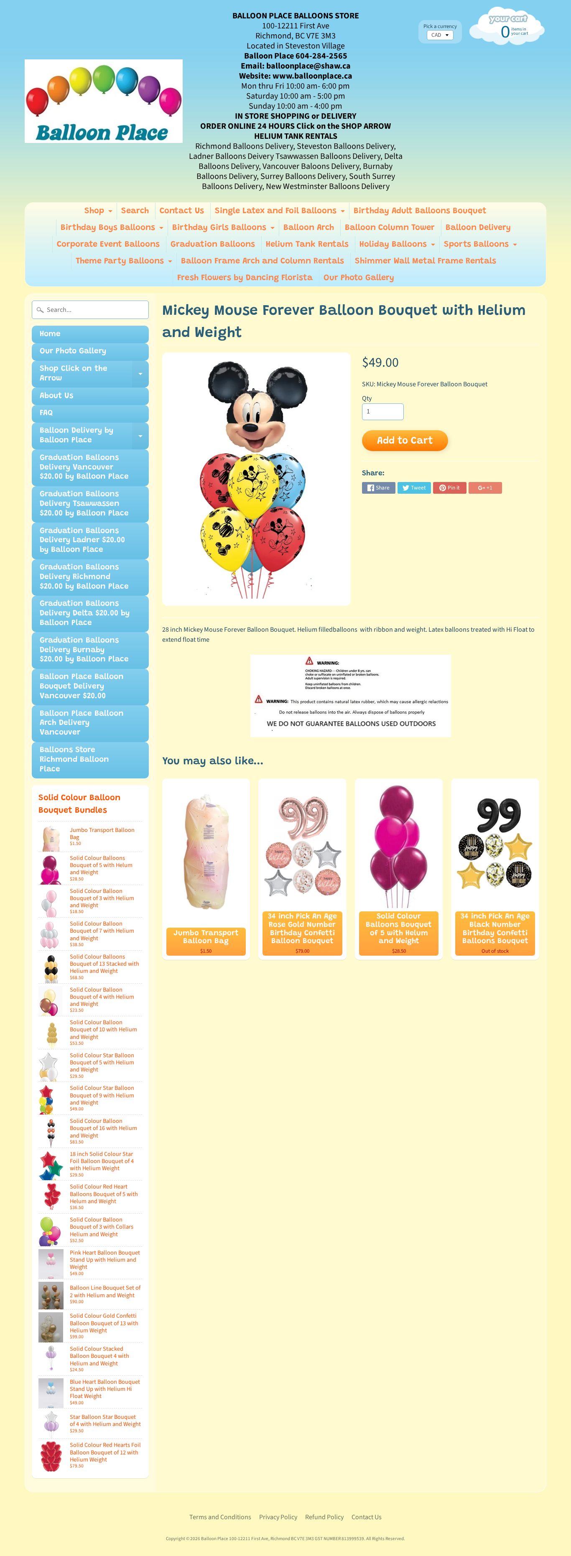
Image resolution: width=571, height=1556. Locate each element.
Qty (367, 398)
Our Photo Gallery (359, 278)
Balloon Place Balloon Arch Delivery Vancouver (82, 723)
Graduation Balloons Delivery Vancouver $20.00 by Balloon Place (84, 467)
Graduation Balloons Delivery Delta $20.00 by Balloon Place (85, 613)
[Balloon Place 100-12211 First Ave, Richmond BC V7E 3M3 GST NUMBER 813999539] (104, 101)
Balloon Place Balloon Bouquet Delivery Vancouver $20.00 (82, 686)
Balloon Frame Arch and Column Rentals (262, 261)
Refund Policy (324, 1517)
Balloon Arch (308, 228)
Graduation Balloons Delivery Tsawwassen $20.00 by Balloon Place (84, 504)
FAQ (46, 413)
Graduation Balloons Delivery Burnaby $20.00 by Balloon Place (84, 650)
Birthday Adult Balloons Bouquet (420, 211)
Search (135, 211)
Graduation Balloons (213, 244)
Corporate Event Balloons (108, 244)
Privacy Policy (278, 1517)
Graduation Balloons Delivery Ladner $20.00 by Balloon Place (82, 540)
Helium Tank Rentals (307, 244)
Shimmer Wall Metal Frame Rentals (425, 261)
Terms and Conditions (220, 1517)
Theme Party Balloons (125, 263)
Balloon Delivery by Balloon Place (94, 438)
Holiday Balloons (398, 246)
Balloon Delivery (478, 228)
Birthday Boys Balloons (113, 230)
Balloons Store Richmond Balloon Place (74, 759)
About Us (56, 396)
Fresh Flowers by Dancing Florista (245, 278)
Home (50, 334)
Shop (99, 213)
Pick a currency (440, 26)
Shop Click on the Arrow (94, 376)
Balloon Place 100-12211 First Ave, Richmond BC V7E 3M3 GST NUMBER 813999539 (282, 1539)
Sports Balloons (481, 246)
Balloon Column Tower (390, 228)
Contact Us (182, 211)
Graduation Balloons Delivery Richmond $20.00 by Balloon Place (84, 577)
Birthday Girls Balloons (224, 230)
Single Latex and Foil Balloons (281, 213)
